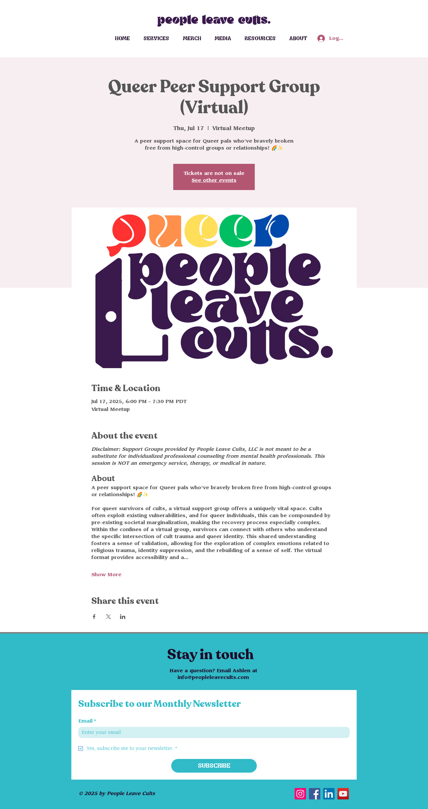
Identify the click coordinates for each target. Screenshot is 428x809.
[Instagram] (300, 793)
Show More (106, 574)
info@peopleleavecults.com (213, 677)
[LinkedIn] (329, 793)
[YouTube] (343, 793)
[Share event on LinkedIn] (122, 616)
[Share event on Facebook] (94, 616)
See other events (214, 180)
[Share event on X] (108, 616)
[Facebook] (314, 793)
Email (87, 721)
